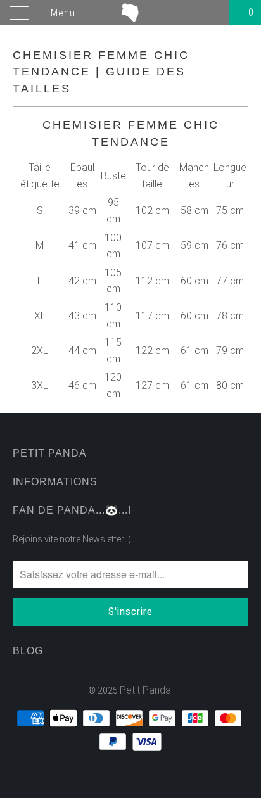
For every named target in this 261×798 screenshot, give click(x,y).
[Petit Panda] (130, 12)
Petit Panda (145, 690)
